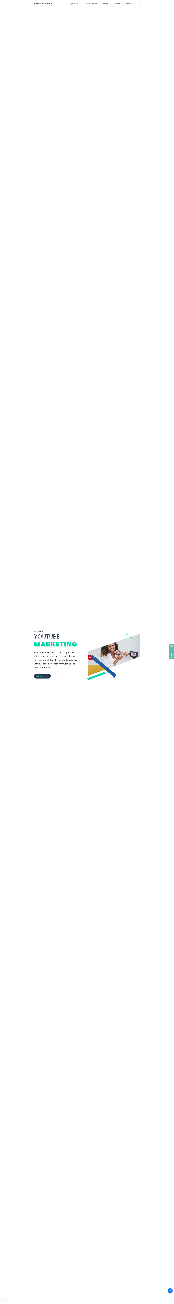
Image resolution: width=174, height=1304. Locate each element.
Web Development (91, 4)
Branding (105, 4)
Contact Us (44, 676)
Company (126, 4)
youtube (40, 631)
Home (35, 631)
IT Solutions (116, 4)
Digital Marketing (74, 4)
